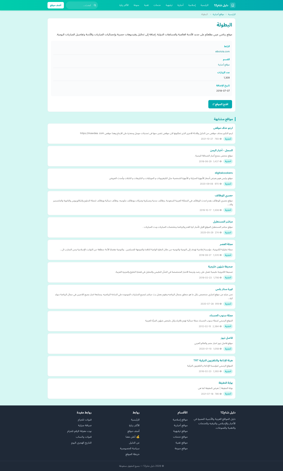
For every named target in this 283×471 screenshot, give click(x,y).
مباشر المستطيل (223, 221)
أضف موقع (55, 5)
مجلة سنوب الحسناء (221, 315)
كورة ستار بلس (224, 289)
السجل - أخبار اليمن (221, 150)
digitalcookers (224, 172)
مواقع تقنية (182, 442)
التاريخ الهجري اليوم (81, 442)
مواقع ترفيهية (180, 431)
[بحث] (95, 5)
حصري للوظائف (224, 195)
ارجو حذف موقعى (223, 127)
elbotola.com (222, 51)
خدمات (157, 5)
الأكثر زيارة (124, 5)
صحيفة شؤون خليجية (220, 266)
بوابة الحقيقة (226, 382)
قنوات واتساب (84, 436)
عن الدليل (134, 442)
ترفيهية (169, 5)
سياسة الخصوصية (130, 448)
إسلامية (192, 5)
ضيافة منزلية (85, 425)
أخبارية (180, 5)
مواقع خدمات (180, 436)
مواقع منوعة (181, 448)
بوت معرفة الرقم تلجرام (79, 431)
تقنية (146, 5)
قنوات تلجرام (85, 419)
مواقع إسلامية (180, 419)
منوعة (136, 5)
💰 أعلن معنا (133, 436)
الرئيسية (204, 5)
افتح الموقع (221, 104)
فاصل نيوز (227, 337)
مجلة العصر (226, 244)
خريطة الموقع (133, 454)
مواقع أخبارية (218, 14)
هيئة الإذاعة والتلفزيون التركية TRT (213, 360)
